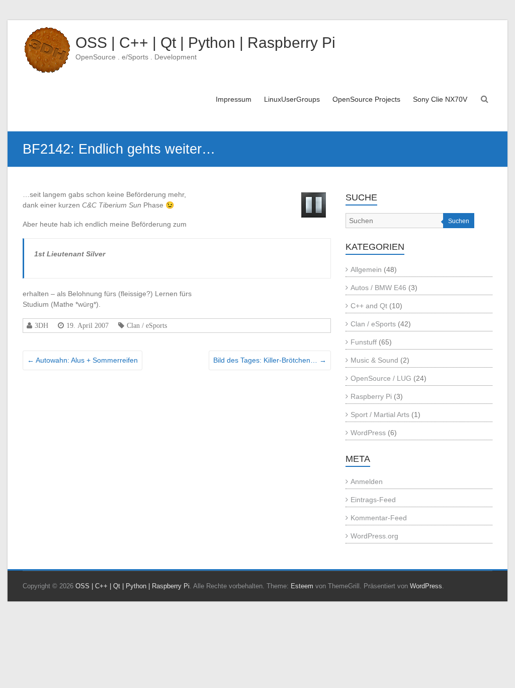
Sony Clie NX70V (440, 99)
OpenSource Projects (366, 99)
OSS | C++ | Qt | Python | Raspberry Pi (205, 42)
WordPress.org (374, 536)
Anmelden (367, 481)
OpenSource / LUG (381, 378)
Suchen (458, 221)
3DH (41, 325)
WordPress (368, 433)
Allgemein (366, 269)
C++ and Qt (369, 306)
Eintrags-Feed (373, 500)
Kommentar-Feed (379, 518)
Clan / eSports (147, 325)
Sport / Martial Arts (380, 414)
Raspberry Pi (371, 396)
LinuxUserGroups (292, 99)
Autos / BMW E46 (378, 288)
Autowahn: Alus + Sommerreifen (82, 360)
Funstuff (364, 342)
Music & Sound (374, 360)
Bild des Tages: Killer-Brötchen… (269, 360)
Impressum (233, 99)
